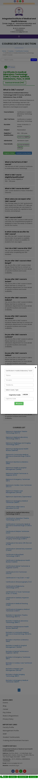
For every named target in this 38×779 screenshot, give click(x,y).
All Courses (33, 777)
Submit (19, 403)
